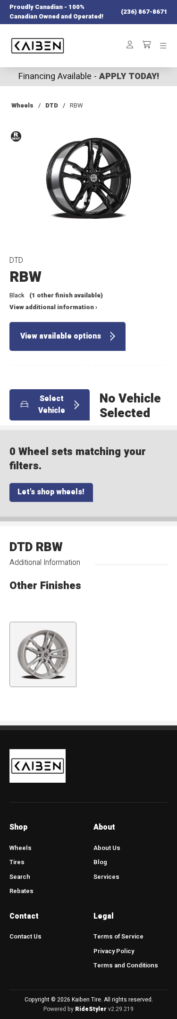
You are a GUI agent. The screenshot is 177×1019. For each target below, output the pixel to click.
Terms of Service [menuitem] (118, 936)
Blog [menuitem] (100, 862)
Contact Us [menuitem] (25, 936)
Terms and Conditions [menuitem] (125, 965)
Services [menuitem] (106, 877)
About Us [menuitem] (106, 848)
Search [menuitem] (19, 877)
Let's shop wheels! (50, 492)
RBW (76, 105)
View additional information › (53, 307)
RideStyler (91, 1009)
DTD (51, 105)
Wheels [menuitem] (20, 848)
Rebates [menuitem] (21, 891)
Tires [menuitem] (17, 862)
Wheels (22, 105)
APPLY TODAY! (129, 76)
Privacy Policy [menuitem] (113, 951)
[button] (88, 185)
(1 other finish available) (66, 295)
